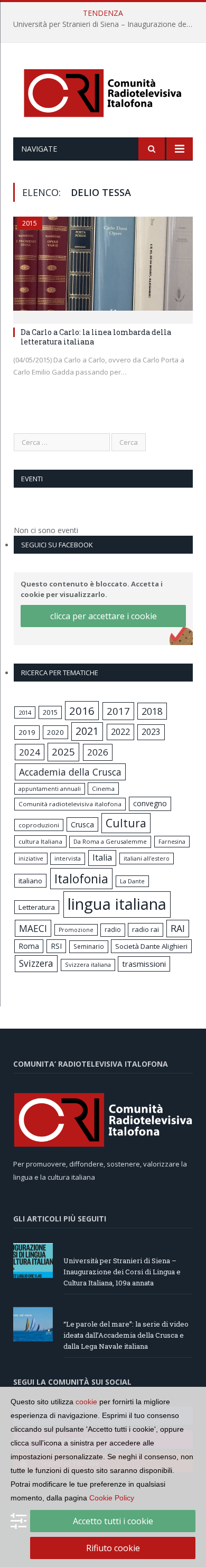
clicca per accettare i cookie (103, 616)
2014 (24, 712)
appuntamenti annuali (49, 788)
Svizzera (36, 963)
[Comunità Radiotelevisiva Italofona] (103, 91)
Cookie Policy (111, 1498)
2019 (26, 732)
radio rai (145, 929)
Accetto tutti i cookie (113, 1521)
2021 (87, 731)
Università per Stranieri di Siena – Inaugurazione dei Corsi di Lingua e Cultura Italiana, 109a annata (105, 24)
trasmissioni (144, 963)
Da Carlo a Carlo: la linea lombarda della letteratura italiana (96, 337)
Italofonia (81, 878)
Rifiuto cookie (113, 1548)
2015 (29, 223)
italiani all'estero (147, 858)
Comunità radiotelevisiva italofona (69, 804)
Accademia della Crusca (70, 772)
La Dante (132, 881)
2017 (118, 710)
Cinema (103, 788)
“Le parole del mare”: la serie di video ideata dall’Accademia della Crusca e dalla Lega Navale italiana (126, 1335)
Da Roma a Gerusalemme (110, 841)
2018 (152, 711)
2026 (97, 752)
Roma (28, 946)
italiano (30, 880)
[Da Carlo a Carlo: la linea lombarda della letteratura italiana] (103, 267)
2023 (151, 732)
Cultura (126, 823)
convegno (150, 803)
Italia (102, 857)
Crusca (82, 824)
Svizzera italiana (88, 964)
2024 (29, 752)
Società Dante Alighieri (151, 946)
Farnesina (171, 841)
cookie (86, 1401)
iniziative (30, 858)
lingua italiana (117, 904)
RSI (56, 946)
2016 (82, 710)
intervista (67, 858)
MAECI (33, 928)
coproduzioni (38, 825)
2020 (55, 732)
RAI (178, 928)
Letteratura (36, 907)
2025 (63, 752)
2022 (120, 732)
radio (113, 929)
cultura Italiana (40, 841)
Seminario (88, 946)
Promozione (76, 930)
